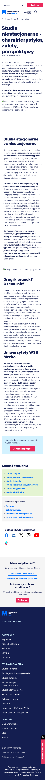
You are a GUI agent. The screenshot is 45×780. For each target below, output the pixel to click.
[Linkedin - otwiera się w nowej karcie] (14, 535)
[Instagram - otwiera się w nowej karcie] (28, 535)
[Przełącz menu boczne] (41, 12)
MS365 (5, 653)
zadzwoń (11, 578)
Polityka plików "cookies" (13, 757)
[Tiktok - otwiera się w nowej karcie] (6, 543)
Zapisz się (35, 5)
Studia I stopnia (13, 473)
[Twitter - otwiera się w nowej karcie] (21, 535)
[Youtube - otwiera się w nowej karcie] (36, 535)
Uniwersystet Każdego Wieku (19, 517)
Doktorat (10, 506)
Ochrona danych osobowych (14, 752)
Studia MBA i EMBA (15, 492)
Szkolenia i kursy (13, 510)
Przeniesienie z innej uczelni (19, 513)
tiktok (28, 626)
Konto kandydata (10, 644)
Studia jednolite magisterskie (19, 477)
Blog (4, 733)
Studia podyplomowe (16, 488)
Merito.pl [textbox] (7, 5)
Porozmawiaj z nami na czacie (22, 573)
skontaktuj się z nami (28, 578)
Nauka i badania (9, 728)
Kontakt (6, 737)
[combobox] (13, 5)
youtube (23, 626)
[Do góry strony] (40, 771)
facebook (4, 626)
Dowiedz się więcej (22, 449)
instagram (18, 626)
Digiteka (6, 657)
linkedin (9, 626)
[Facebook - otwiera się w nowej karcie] (6, 535)
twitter (14, 626)
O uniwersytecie (10, 724)
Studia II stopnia (13, 481)
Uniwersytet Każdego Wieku (15, 708)
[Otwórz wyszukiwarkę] (35, 12)
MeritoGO (6, 648)
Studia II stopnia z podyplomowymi (22, 485)
